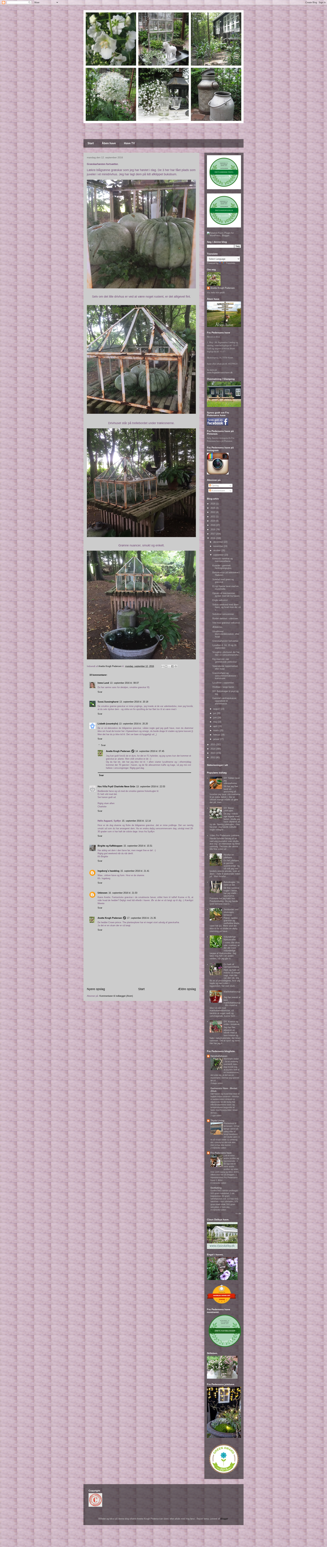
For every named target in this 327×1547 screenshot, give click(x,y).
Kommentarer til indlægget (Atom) (116, 996)
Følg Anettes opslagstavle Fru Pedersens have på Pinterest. (220, 439)
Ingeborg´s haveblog (108, 871)
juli (215, 713)
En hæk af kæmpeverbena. (232, 965)
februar (217, 734)
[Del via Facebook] (172, 666)
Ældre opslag (187, 989)
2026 (213, 503)
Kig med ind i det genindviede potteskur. (224, 660)
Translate (230, 263)
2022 (213, 512)
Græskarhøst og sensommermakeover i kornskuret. (224, 676)
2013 (213, 753)
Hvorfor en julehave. (229, 856)
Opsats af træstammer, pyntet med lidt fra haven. (226, 594)
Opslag (215, 485)
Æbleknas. (217, 627)
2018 (213, 529)
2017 (213, 533)
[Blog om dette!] (166, 666)
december (218, 542)
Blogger (224, 1518)
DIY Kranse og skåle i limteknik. (232, 1023)
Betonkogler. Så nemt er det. (231, 883)
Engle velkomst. (220, 600)
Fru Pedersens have (221, 1153)
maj (215, 722)
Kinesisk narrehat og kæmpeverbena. (222, 560)
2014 (213, 749)
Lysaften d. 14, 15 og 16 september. (224, 646)
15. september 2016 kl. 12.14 (136, 821)
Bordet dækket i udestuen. (225, 618)
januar (216, 739)
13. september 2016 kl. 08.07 (124, 683)
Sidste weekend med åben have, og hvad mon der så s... (226, 607)
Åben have (109, 143)
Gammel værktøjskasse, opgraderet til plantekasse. (224, 701)
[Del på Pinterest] (175, 666)
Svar (100, 692)
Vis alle (238, 1213)
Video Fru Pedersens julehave (224, 835)
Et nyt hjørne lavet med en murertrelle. (225, 587)
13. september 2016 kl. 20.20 (133, 723)
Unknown (102, 893)
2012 (213, 757)
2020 (213, 521)
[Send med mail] (163, 666)
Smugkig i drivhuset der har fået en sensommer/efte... (226, 653)
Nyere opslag (96, 989)
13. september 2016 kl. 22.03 (150, 786)
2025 (213, 508)
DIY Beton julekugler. (229, 809)
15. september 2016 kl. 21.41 (134, 871)
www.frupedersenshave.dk (220, 372)
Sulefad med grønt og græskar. (223, 580)
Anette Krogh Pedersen (118, 751)
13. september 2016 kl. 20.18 (133, 701)
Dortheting (216, 1188)
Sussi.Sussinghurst (108, 701)
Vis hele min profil (216, 292)
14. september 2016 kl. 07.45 (149, 751)
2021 (213, 516)
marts (216, 730)
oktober (217, 550)
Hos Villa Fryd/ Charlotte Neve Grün (116, 786)
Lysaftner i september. (223, 682)
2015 (213, 744)
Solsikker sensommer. (223, 614)
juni (215, 717)
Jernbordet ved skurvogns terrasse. (231, 912)
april (215, 726)
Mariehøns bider (231, 1059)
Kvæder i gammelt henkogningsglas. (222, 567)
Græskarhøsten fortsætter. (225, 641)
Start (91, 143)
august (217, 709)
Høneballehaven (219, 1056)
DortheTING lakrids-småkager (225, 1190)
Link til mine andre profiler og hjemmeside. (231, 1158)
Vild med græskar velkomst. (226, 622)
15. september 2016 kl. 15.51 (137, 845)
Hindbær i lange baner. (223, 687)
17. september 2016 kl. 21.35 (141, 918)
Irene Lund (103, 683)
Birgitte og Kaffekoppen (110, 845)
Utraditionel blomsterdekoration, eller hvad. (225, 634)
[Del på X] (169, 666)
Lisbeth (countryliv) (108, 723)
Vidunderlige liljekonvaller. (230, 938)
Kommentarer (218, 490)
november (218, 546)
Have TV (129, 143)
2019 (213, 525)
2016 (213, 538)
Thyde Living (217, 1120)
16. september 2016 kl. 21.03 (122, 893)
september (218, 555)
